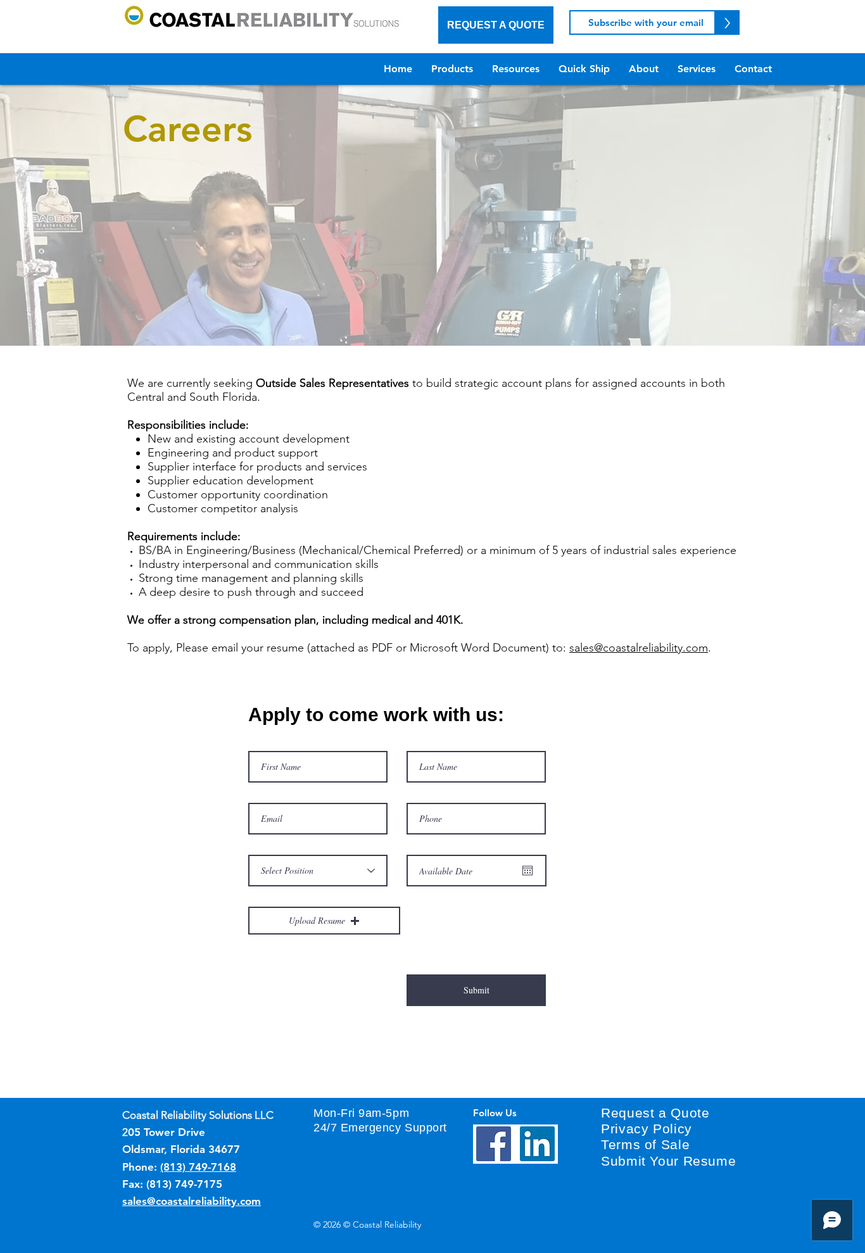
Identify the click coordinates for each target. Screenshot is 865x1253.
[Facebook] (493, 1143)
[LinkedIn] (537, 1143)
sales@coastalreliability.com (638, 648)
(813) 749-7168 (198, 1167)
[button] (324, 921)
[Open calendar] (527, 871)
